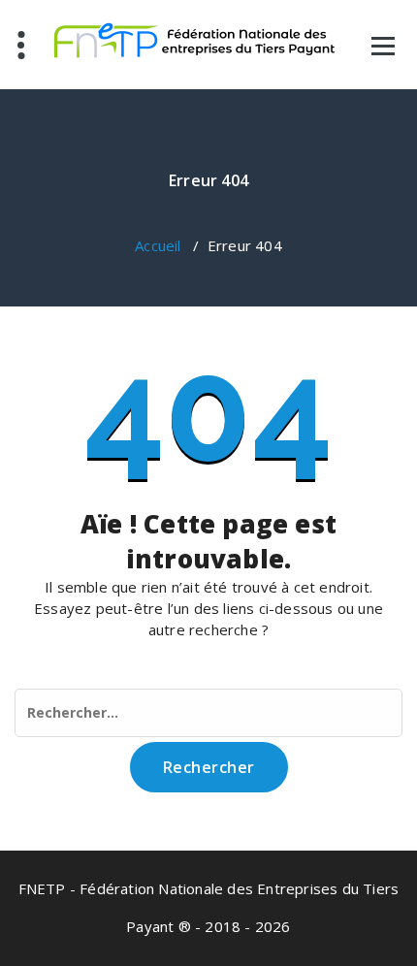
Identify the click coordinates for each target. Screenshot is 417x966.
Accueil (157, 245)
